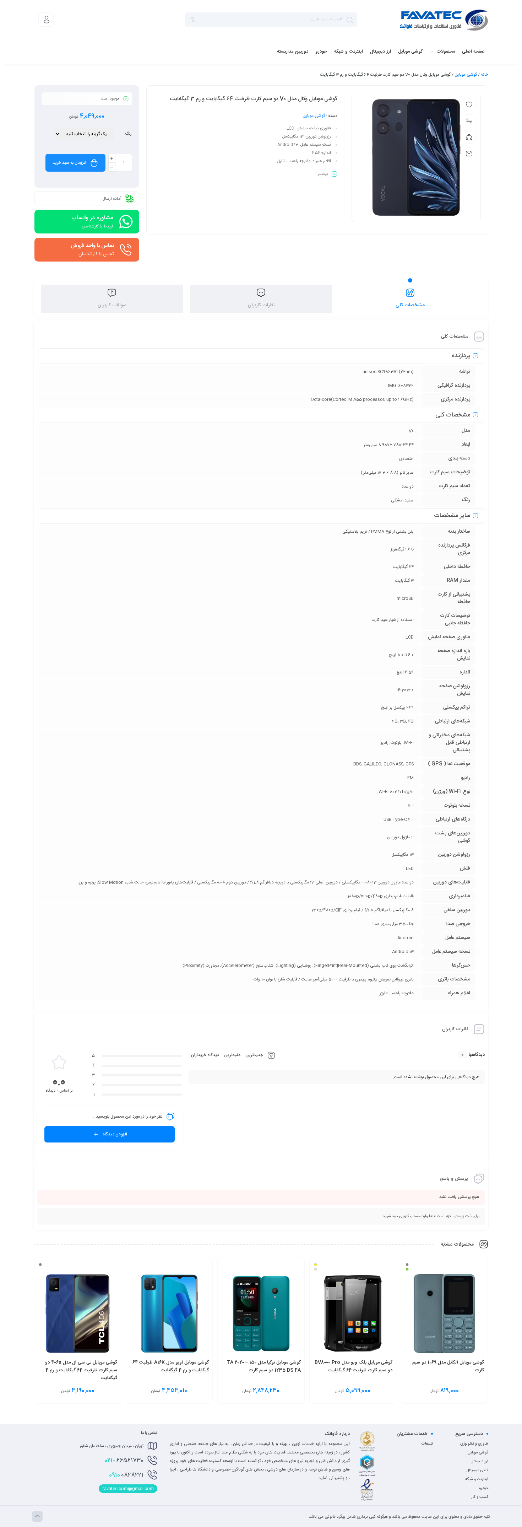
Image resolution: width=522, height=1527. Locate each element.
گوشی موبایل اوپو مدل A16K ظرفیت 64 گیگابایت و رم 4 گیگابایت (170, 1366)
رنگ (128, 134)
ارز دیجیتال (479, 1461)
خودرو (483, 1488)
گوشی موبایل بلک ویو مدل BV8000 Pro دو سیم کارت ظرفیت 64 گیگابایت (353, 1366)
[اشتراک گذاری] (469, 137)
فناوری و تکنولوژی (474, 1444)
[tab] (410, 299)
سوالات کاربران (112, 305)
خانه (484, 74)
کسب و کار (479, 1497)
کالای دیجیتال (477, 1470)
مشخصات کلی (410, 305)
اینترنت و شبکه (476, 1479)
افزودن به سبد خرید (69, 162)
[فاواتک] (443, 20)
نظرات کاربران (261, 305)
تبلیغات (427, 1444)
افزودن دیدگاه (115, 1134)
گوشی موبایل (466, 74)
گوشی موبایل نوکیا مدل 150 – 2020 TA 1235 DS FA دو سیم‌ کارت (264, 1366)
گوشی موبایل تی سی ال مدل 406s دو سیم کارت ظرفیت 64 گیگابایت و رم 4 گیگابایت (81, 1370)
